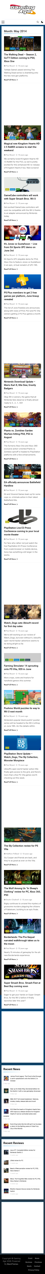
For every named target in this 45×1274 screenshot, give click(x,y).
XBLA (24, 882)
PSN (12, 840)
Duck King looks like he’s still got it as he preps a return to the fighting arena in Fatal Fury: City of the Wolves (25, 1126)
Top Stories (26, 476)
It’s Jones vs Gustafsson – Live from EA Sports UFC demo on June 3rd (20, 247)
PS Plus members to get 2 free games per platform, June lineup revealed (21, 296)
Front (30, 1258)
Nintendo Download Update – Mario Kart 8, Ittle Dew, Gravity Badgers (20, 385)
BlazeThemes (12, 1264)
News (7, 48)
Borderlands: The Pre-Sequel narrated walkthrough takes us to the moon (21, 940)
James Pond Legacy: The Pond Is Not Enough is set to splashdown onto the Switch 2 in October (25, 1078)
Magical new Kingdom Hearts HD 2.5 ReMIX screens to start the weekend (22, 147)
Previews (12, 48)
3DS (7, 660)
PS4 (17, 48)
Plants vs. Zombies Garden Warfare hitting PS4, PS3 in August (18, 434)
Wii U (18, 189)
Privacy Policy (33, 1270)
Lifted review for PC (16, 1160)
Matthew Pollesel (12, 853)
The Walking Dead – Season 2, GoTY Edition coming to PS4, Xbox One (20, 58)
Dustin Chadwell (12, 899)
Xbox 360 (29, 882)
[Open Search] (38, 22)
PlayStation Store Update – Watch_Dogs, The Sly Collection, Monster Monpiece (21, 757)
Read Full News (10, 79)
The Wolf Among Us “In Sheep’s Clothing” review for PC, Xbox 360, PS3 (22, 891)
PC (11, 476)
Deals (29, 1266)
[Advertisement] (22, 104)
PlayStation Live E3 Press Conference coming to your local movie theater (21, 531)
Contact (37, 1266)
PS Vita (22, 660)
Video (31, 424)
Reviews (17, 840)
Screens (22, 137)
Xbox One (22, 48)
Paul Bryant (10, 66)
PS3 (17, 137)
